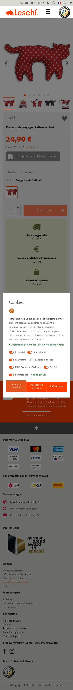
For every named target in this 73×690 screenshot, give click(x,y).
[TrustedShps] (64, 12)
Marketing (20, 359)
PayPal (53, 367)
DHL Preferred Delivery (28, 367)
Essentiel (20, 352)
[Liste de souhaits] (65, 3)
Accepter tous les (16, 386)
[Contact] (26, 3)
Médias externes (44, 359)
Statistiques (39, 352)
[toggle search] (54, 3)
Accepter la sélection (36, 386)
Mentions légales (55, 344)
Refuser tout (57, 386)
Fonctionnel (21, 374)
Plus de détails (38, 374)
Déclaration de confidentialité (27, 344)
